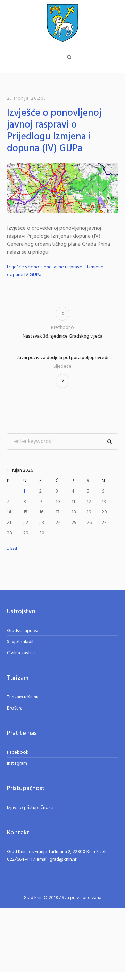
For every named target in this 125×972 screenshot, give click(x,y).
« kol (12, 549)
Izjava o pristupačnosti (30, 808)
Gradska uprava (23, 631)
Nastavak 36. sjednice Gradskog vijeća (62, 336)
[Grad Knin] (62, 22)
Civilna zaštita (21, 653)
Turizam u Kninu (23, 697)
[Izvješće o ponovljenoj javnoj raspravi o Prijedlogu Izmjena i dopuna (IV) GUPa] (62, 188)
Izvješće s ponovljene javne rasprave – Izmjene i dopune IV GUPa (56, 271)
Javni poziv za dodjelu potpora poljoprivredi (62, 358)
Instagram (17, 764)
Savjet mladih (21, 642)
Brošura (15, 708)
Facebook (17, 752)
